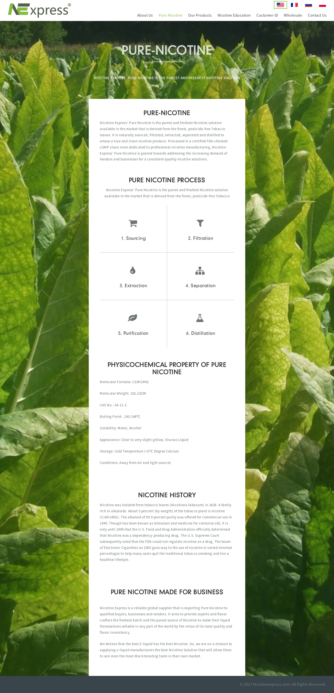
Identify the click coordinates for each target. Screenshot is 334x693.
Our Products (200, 15)
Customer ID (267, 15)
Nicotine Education (234, 15)
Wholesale (293, 15)
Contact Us (317, 15)
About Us (145, 15)
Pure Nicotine (171, 15)
